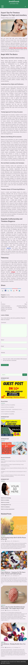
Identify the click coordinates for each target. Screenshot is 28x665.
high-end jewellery (9, 297)
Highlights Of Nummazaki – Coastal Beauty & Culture (11, 409)
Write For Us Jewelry (5, 502)
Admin (13, 17)
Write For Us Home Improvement (7, 509)
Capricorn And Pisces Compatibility (8, 411)
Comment (3, 322)
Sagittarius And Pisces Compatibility (8, 404)
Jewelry (8, 295)
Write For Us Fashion (5, 500)
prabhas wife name (5, 468)
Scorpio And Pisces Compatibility (7, 407)
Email (2, 346)
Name (2, 340)
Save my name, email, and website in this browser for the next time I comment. (15, 359)
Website (3, 352)
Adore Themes (6, 663)
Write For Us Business (5, 506)
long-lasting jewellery (19, 297)
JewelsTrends (14, 1)
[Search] (25, 7)
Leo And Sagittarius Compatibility (7, 413)
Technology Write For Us (6, 504)
